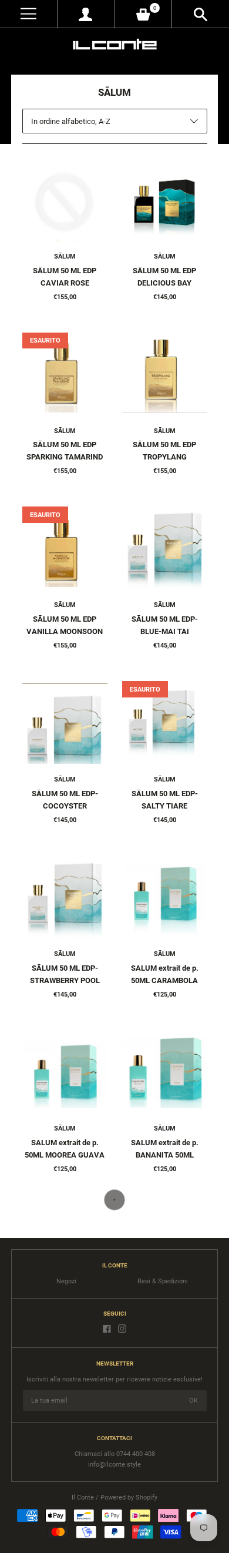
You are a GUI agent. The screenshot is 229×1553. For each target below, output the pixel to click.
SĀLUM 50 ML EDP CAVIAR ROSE (64, 276)
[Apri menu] (28, 14)
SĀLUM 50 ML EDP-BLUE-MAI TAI (165, 625)
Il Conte (83, 1497)
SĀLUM (65, 256)
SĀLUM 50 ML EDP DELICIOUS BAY (164, 276)
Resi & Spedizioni (162, 1281)
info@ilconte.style (114, 1464)
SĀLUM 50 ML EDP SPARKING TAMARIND (64, 450)
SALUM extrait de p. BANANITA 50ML (164, 1148)
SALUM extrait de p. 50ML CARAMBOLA (164, 974)
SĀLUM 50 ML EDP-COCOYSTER (65, 799)
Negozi (66, 1281)
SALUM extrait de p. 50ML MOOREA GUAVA (65, 1148)
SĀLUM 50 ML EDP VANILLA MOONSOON (64, 625)
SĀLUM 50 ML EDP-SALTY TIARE (165, 799)
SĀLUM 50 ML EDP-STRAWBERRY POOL (65, 974)
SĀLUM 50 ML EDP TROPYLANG (164, 450)
